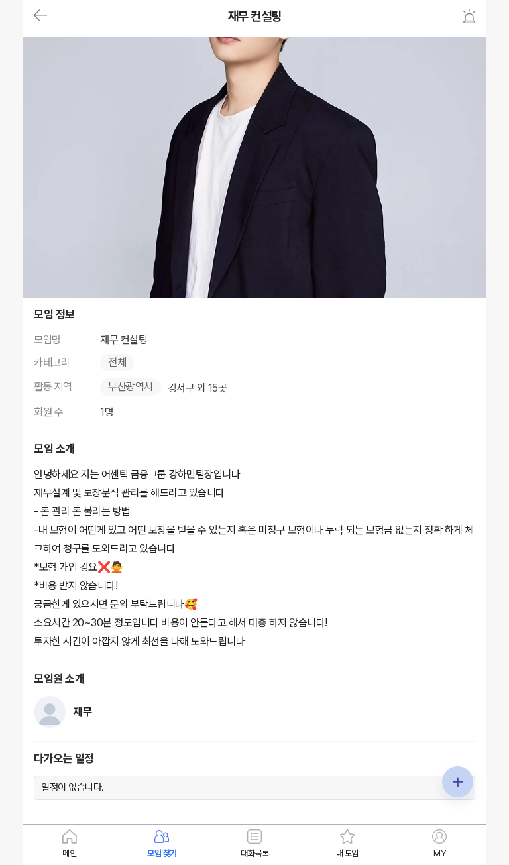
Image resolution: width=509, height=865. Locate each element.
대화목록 (254, 853)
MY (439, 853)
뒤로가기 (40, 16)
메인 (69, 853)
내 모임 (347, 853)
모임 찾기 (162, 853)
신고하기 (469, 16)
